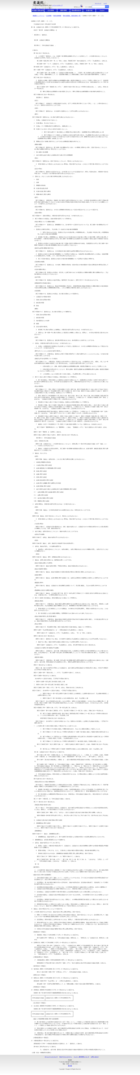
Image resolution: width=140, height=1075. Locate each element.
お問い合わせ (95, 1057)
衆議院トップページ (38, 15)
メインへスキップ (57, 5)
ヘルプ (105, 3)
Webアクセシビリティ (65, 1057)
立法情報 (48, 15)
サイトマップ (98, 3)
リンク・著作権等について (81, 1057)
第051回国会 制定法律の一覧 (72, 15)
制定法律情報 (57, 15)
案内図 (70, 1066)
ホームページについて (51, 1057)
